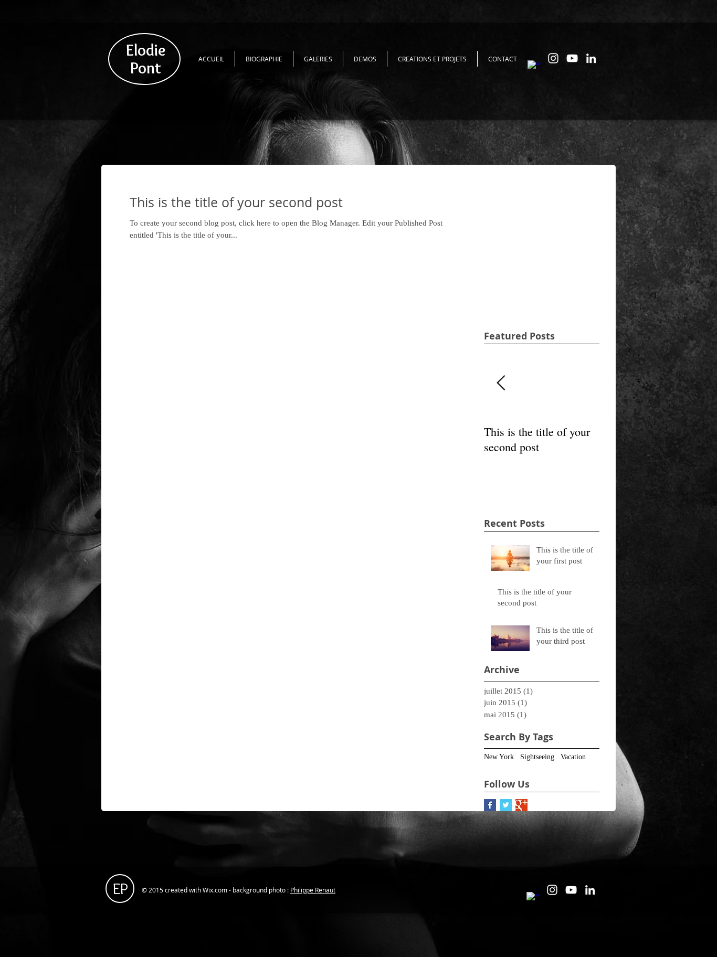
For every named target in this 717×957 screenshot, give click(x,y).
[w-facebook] (534, 67)
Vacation (573, 757)
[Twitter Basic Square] (506, 805)
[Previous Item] (500, 384)
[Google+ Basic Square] (521, 805)
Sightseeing (537, 757)
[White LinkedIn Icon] (591, 58)
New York (499, 757)
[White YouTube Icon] (572, 58)
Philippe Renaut (312, 890)
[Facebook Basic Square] (490, 805)
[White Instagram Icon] (553, 58)
